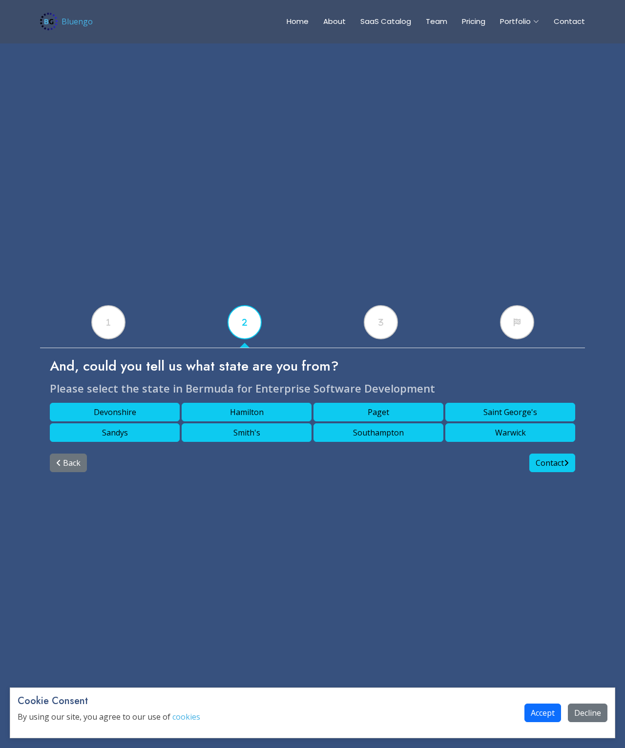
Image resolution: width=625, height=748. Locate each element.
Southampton (378, 432)
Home (298, 21)
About (334, 21)
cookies (186, 716)
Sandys (115, 432)
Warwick (510, 432)
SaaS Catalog (385, 21)
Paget (378, 412)
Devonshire (115, 412)
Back (71, 462)
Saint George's (510, 412)
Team (436, 21)
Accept (543, 712)
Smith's (246, 432)
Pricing (473, 21)
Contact (569, 21)
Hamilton (247, 412)
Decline (587, 712)
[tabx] (108, 322)
